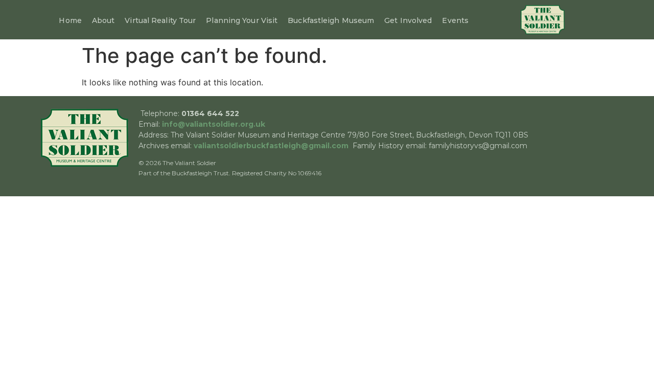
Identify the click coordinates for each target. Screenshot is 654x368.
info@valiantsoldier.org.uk (213, 124)
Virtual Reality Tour (160, 20)
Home (70, 20)
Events (455, 20)
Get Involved (408, 20)
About (103, 20)
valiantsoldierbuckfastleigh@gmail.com (271, 145)
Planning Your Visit (241, 20)
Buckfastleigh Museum (331, 20)
